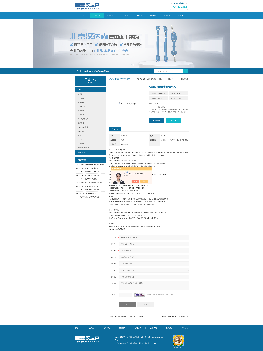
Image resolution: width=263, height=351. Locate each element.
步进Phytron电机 (83, 147)
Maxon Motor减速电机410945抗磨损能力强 (90, 164)
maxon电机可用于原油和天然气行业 (87, 197)
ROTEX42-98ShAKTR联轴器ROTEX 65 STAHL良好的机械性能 (135, 316)
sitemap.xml (153, 343)
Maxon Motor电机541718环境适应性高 (88, 168)
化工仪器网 (125, 343)
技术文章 (125, 15)
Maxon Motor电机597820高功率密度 (87, 190)
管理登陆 (146, 343)
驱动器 (80, 94)
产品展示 (96, 15)
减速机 (80, 135)
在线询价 (156, 120)
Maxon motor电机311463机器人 (178, 316)
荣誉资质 (153, 15)
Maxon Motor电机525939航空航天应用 (88, 186)
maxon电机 (167, 79)
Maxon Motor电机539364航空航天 (87, 179)
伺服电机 (81, 143)
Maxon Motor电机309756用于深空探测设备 (90, 182)
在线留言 (167, 15)
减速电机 (81, 102)
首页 (148, 79)
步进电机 (81, 98)
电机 (160, 79)
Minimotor (81, 131)
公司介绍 (110, 15)
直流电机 (81, 123)
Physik (80, 139)
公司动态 (139, 15)
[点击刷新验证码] (139, 295)
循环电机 (81, 115)
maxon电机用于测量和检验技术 (86, 193)
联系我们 (181, 15)
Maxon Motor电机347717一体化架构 (87, 172)
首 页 (82, 15)
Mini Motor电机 (83, 127)
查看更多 (81, 152)
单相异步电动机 (83, 119)
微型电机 (81, 110)
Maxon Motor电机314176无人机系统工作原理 (90, 175)
